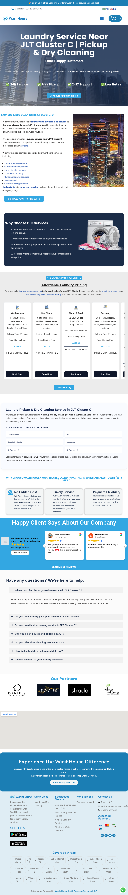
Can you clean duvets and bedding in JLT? (39, 634)
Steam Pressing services (16, 183)
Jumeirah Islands (15, 442)
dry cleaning (114, 291)
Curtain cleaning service (16, 166)
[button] (102, 18)
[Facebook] (110, 835)
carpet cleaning (33, 294)
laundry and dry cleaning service (48, 121)
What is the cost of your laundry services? (39, 659)
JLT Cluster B (72, 450)
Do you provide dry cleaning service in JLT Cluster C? (46, 625)
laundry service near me (30, 291)
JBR (68, 434)
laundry (105, 291)
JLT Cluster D (13, 450)
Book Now (17, 374)
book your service (28, 187)
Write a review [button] (20, 552)
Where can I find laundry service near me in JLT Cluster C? (48, 590)
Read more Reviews (64, 567)
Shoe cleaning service (15, 170)
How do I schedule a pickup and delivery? (39, 651)
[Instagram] (106, 835)
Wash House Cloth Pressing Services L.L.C (76, 891)
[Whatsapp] (114, 835)
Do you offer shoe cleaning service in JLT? (39, 642)
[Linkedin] (102, 835)
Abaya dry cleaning (13, 173)
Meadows (71, 442)
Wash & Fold (10, 180)
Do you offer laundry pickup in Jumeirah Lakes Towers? (47, 616)
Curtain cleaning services (16, 177)
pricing (24, 145)
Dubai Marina (13, 434)
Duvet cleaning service (15, 163)
